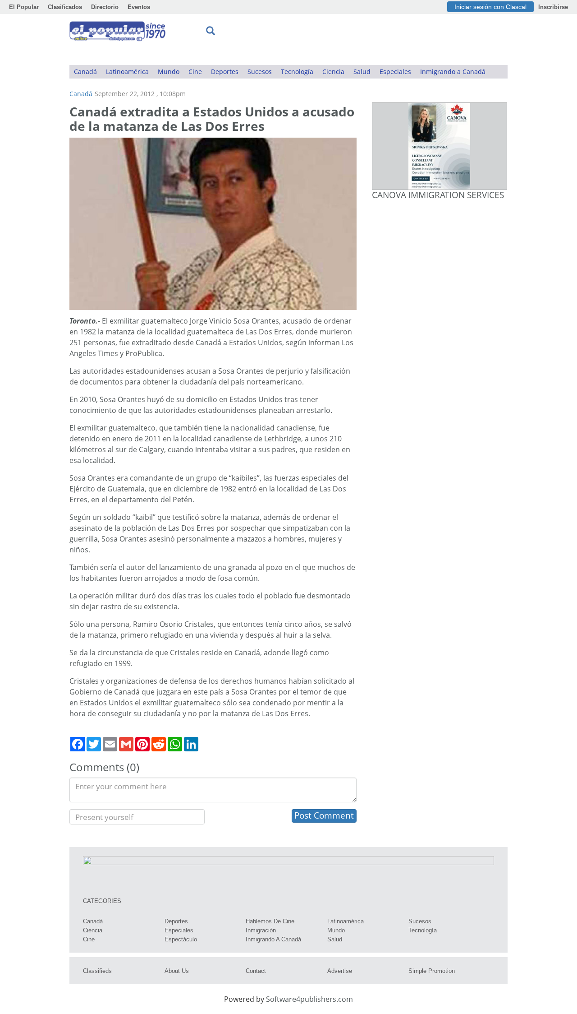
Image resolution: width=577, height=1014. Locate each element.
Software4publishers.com (309, 999)
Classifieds (97, 971)
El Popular (24, 7)
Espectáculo (181, 939)
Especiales (395, 71)
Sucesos (259, 71)
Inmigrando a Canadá (452, 71)
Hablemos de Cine (270, 921)
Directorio (105, 7)
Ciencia (333, 71)
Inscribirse (553, 7)
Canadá (85, 71)
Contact (256, 971)
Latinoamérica (127, 71)
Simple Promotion (431, 971)
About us (177, 971)
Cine (195, 71)
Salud (362, 71)
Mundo (168, 71)
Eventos (139, 7)
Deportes (224, 71)
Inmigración (261, 930)
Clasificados (65, 7)
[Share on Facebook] (77, 744)
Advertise (339, 971)
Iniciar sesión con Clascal (490, 6)
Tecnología (297, 71)
